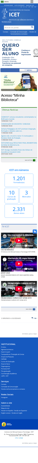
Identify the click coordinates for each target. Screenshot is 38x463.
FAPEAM (3, 359)
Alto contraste (19, 5)
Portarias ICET (5, 369)
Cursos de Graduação (8, 361)
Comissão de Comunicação (18, 32)
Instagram (4, 397)
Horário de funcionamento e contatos (13, 389)
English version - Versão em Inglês (11, 413)
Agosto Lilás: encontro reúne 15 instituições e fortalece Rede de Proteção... (17, 137)
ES (35, 7)
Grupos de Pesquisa (7, 357)
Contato (5, 32)
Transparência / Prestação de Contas (12, 354)
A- (26, 7)
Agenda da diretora (7, 349)
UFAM (21, 438)
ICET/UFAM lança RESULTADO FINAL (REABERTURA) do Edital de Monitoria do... (19, 144)
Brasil (6, 2)
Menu (29, 70)
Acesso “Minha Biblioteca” (12, 97)
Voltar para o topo (30, 334)
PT (29, 7)
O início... (4, 347)
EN (32, 7)
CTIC (16, 438)
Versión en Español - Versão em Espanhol (14, 411)
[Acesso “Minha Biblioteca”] (19, 82)
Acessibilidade (8, 5)
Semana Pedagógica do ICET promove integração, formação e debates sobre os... (18, 130)
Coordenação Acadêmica (9, 374)
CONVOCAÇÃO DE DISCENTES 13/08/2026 (15, 124)
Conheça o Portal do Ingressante (26, 52)
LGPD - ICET (4, 376)
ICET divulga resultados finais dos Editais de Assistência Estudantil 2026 (16, 151)
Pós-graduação (6, 371)
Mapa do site (30, 5)
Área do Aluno (5, 364)
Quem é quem (5, 352)
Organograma (5, 366)
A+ (21, 7)
